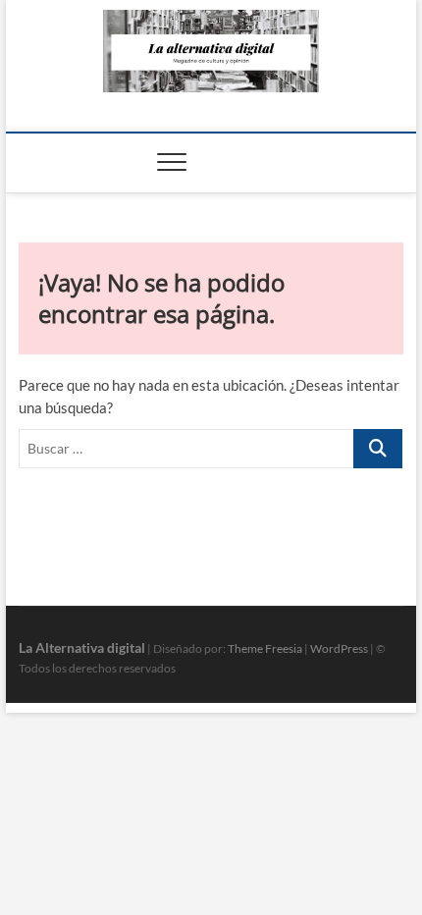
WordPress (339, 648)
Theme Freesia (265, 648)
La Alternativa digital (82, 647)
